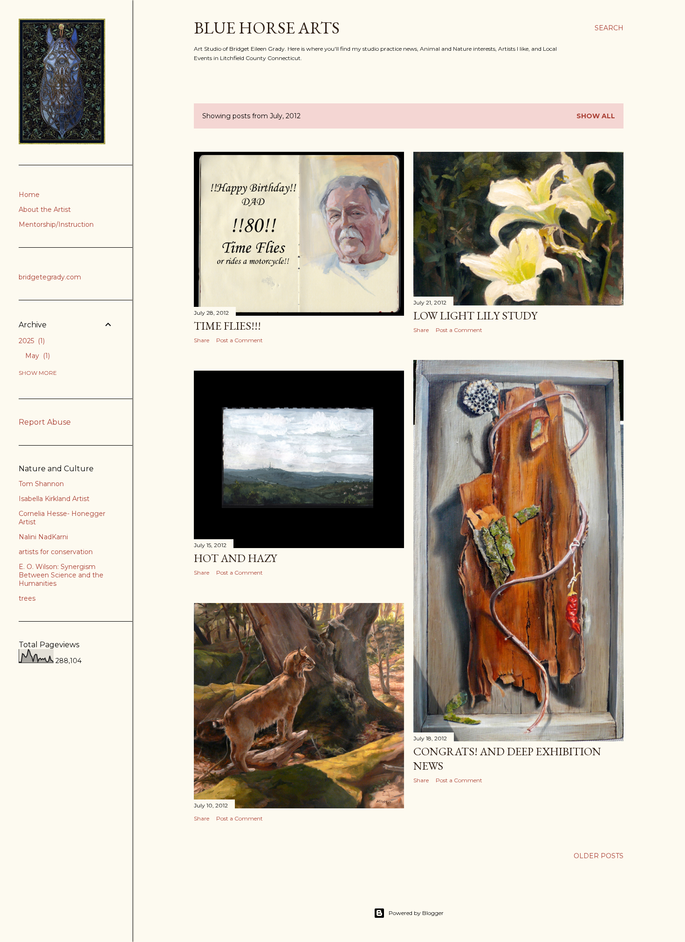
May (36, 356)
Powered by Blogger (416, 912)
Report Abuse (45, 422)
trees (27, 598)
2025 (31, 341)
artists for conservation (56, 552)
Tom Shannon (41, 484)
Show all (595, 116)
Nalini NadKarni (43, 537)
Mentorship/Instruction (56, 224)
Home (29, 194)
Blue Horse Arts (267, 28)
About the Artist (45, 209)
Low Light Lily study (475, 315)
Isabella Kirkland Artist (54, 499)
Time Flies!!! (227, 326)
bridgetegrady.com (50, 277)
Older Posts (598, 856)
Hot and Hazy (235, 558)
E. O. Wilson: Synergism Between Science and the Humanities (61, 575)
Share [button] (201, 340)
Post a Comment (239, 340)
